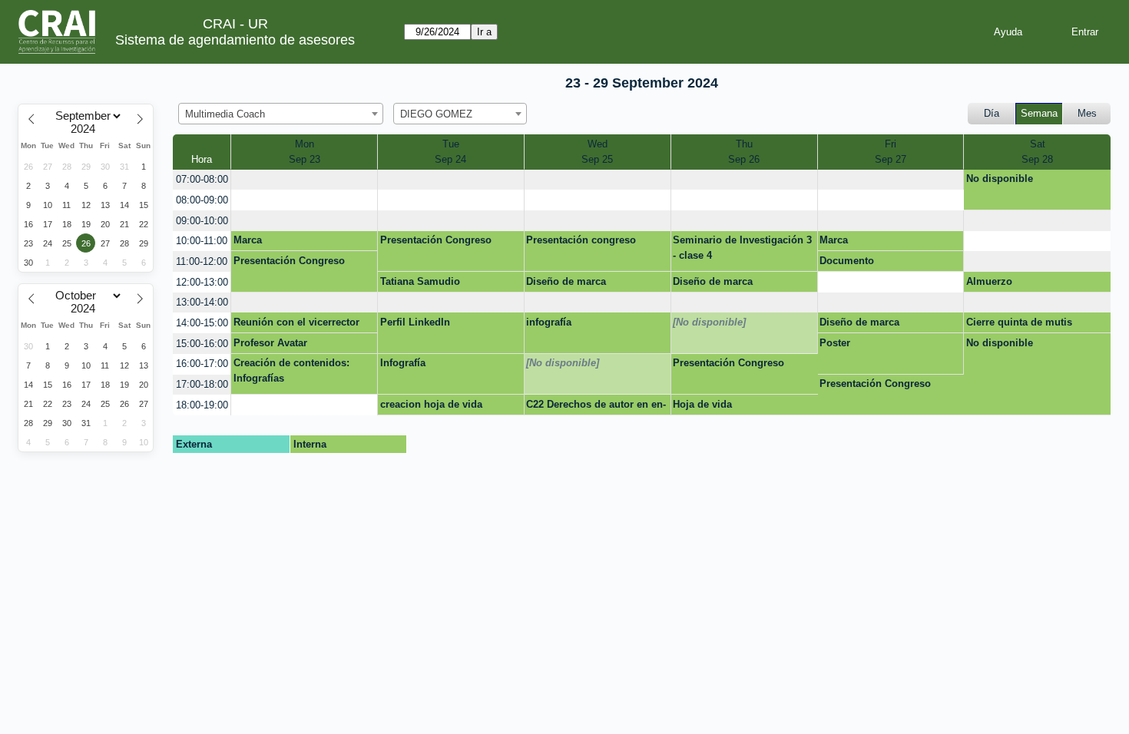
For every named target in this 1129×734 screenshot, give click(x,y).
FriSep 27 (890, 151)
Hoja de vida (702, 404)
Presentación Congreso (436, 240)
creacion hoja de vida (431, 404)
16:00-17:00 (202, 363)
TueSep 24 (450, 151)
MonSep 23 (304, 151)
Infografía (402, 363)
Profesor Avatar (270, 343)
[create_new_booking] (304, 180)
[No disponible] (709, 322)
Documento (846, 260)
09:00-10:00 (202, 220)
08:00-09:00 (202, 200)
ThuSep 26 (744, 151)
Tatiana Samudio (420, 281)
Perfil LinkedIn (415, 322)
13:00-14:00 (202, 302)
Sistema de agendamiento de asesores (235, 40)
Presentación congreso (581, 240)
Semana (1039, 113)
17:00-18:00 (202, 384)
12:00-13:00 (202, 282)
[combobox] (280, 113)
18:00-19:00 (202, 405)
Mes (1087, 113)
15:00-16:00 (202, 343)
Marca (247, 240)
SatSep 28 (1037, 151)
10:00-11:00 (201, 240)
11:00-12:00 (201, 261)
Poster (834, 343)
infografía (548, 322)
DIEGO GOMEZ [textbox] (436, 114)
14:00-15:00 (202, 323)
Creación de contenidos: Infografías (291, 370)
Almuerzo (989, 281)
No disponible (999, 178)
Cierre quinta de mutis (1019, 322)
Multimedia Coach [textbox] (225, 114)
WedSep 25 (597, 151)
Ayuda (1008, 32)
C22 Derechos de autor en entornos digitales (596, 406)
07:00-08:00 (202, 179)
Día (991, 113)
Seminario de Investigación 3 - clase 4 (742, 247)
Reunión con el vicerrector (296, 322)
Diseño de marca (566, 281)
